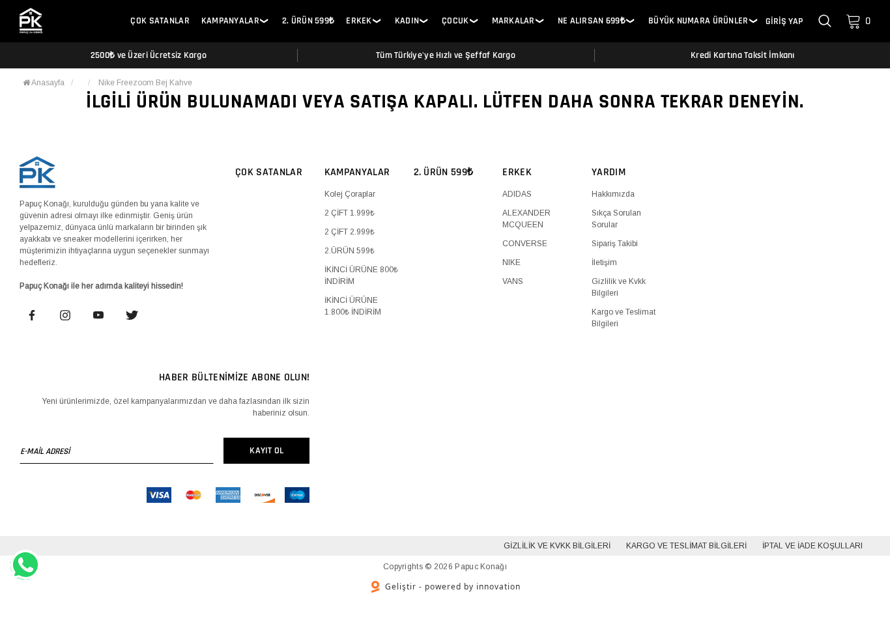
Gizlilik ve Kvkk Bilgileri (557, 545)
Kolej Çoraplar (349, 194)
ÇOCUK (455, 21)
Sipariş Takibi (615, 243)
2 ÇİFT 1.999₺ (349, 213)
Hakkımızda (613, 194)
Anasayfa (47, 82)
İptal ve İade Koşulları (812, 545)
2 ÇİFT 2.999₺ (349, 231)
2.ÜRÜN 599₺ (349, 250)
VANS (512, 281)
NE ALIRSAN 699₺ (591, 21)
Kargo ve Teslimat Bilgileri (686, 545)
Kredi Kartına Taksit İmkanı (743, 55)
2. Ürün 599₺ (308, 21)
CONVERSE (524, 243)
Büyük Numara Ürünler (698, 21)
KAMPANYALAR (230, 21)
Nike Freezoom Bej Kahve (145, 82)
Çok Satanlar (159, 21)
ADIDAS (517, 194)
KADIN (407, 21)
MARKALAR (513, 21)
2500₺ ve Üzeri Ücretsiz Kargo (149, 55)
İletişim (604, 262)
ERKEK (358, 21)
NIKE (511, 262)
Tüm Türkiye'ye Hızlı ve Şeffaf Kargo (445, 55)
